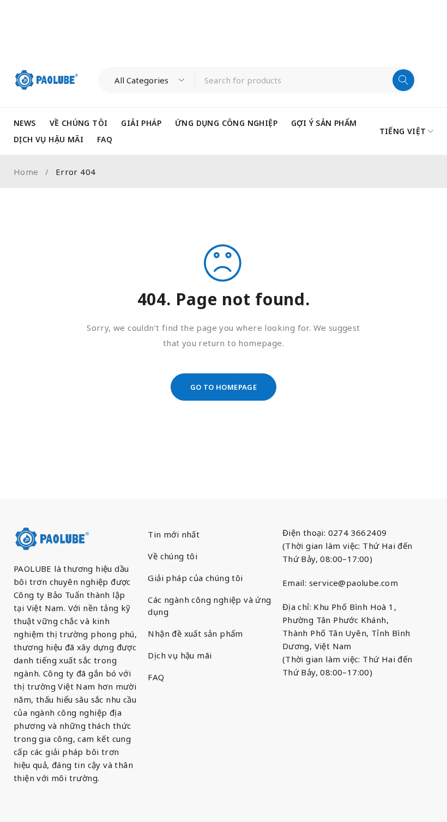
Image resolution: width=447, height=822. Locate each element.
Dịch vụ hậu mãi (180, 655)
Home (26, 171)
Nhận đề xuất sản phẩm (195, 633)
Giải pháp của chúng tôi (195, 577)
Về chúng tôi (172, 556)
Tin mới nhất (174, 534)
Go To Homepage (223, 387)
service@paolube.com (353, 582)
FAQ (156, 677)
